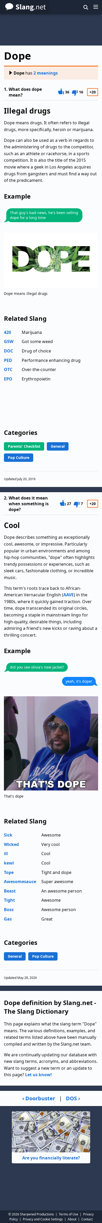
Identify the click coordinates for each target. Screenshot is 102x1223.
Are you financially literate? (51, 1158)
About (72, 1219)
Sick (8, 835)
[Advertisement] (51, 30)
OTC (8, 369)
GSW (8, 341)
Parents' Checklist (24, 446)
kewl (9, 863)
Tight (9, 900)
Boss (9, 909)
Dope (19, 73)
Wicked (11, 844)
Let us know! (38, 1075)
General (58, 446)
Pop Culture (18, 457)
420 (7, 332)
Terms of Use (68, 1214)
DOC (8, 351)
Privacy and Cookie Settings (43, 1219)
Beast (10, 891)
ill (6, 853)
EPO (8, 379)
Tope (9, 872)
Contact (87, 1219)
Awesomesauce (20, 881)
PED (8, 360)
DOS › (73, 1098)
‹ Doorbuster (38, 1098)
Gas (8, 919)
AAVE (68, 595)
